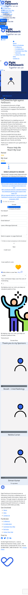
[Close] (4, 70)
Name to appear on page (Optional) (11, 236)
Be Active (6, 19)
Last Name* (4, 216)
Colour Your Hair (8, 21)
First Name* (4, 211)
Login (4, 39)
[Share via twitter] (2, 98)
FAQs (2, 23)
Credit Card (7, 250)
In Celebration (7, 16)
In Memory (6, 14)
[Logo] (9, 4)
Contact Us (4, 25)
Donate (14, 204)
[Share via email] (4, 98)
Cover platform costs (7, 262)
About (3, 10)
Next (14, 247)
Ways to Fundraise (6, 12)
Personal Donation (14, 207)
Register (4, 28)
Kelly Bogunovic (7, 96)
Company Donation (14, 209)
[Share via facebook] (1, 98)
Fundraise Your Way (9, 17)
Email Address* (5, 220)
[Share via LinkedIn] (6, 98)
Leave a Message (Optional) (9, 225)
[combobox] (14, 275)
